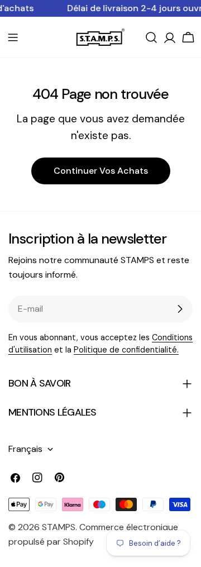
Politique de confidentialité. (126, 350)
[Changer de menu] (13, 37)
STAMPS (58, 527)
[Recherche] (151, 37)
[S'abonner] (180, 309)
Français (25, 449)
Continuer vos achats (101, 171)
